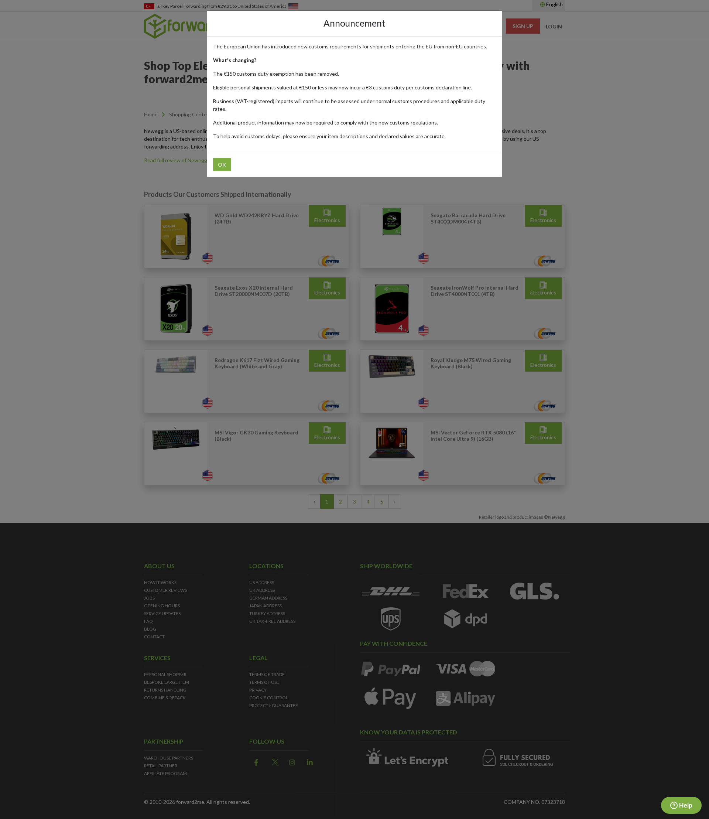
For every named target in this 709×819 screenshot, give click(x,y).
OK (222, 164)
